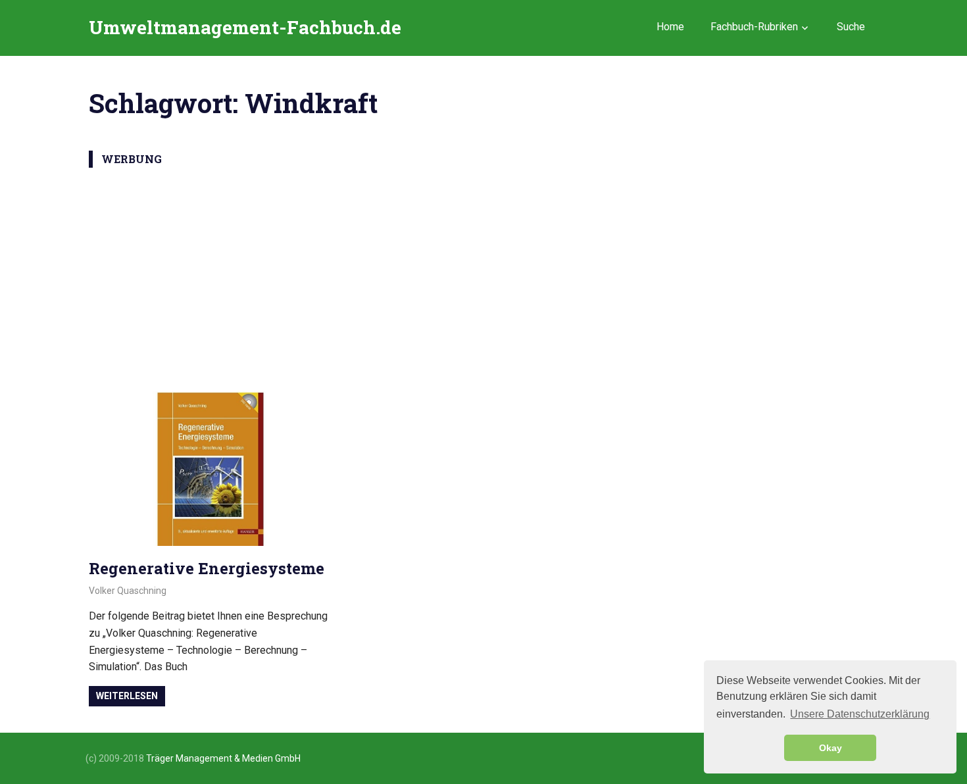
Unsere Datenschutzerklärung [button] (860, 714)
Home (670, 26)
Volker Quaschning (127, 590)
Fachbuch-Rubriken (754, 26)
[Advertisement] (483, 273)
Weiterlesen (127, 696)
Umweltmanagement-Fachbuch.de (245, 27)
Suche (851, 26)
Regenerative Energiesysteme (206, 568)
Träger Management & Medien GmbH (223, 758)
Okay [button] (830, 748)
